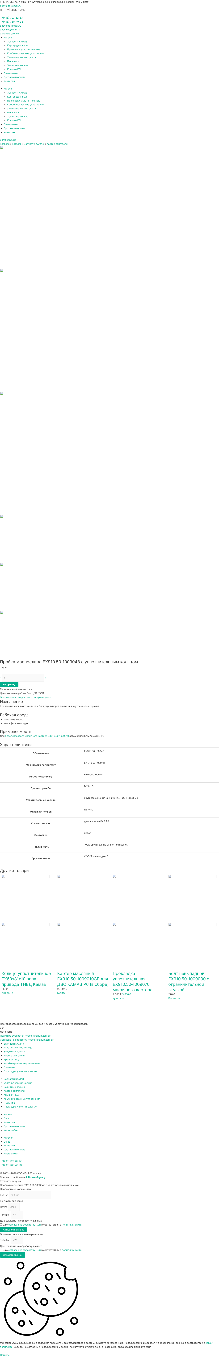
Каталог (8, 37)
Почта (4, 1206)
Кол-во (4, 1195)
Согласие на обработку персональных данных (27, 1039)
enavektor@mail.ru (10, 5)
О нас (7, 1118)
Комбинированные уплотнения (25, 53)
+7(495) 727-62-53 (11, 1161)
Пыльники (13, 61)
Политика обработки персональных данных (25, 1035)
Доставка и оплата (14, 77)
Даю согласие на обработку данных (21, 1220)
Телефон (5, 1214)
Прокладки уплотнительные (23, 49)
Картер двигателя (17, 45)
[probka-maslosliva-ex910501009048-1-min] (61, 207)
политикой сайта (71, 1224)
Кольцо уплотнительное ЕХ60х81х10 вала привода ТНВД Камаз (26, 979)
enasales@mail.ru (10, 29)
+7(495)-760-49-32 (11, 21)
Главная (4, 143)
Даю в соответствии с (42, 1224)
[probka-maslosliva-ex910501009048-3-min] (61, 453)
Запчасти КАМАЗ (17, 41)
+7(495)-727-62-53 (11, 17)
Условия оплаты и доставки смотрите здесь (25, 697)
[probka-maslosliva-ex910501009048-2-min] (61, 330)
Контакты (9, 81)
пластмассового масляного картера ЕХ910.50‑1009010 (37, 735)
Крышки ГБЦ (14, 69)
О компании (11, 73)
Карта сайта (10, 1130)
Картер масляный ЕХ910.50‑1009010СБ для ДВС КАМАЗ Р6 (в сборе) (83, 979)
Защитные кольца (17, 65)
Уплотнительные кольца (21, 57)
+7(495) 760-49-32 (11, 1165)
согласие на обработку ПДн (24, 1224)
